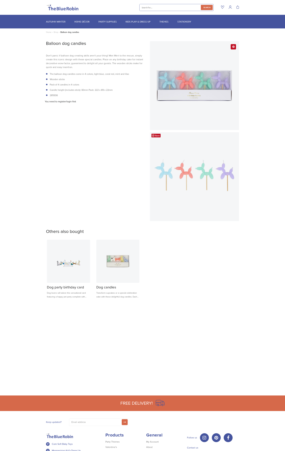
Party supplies (107, 21)
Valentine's (111, 447)
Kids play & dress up (138, 21)
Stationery (184, 21)
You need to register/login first (60, 101)
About (149, 447)
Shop (56, 32)
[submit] (125, 422)
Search (206, 7)
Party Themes (112, 441)
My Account (152, 441)
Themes (163, 21)
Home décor (82, 21)
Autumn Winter (55, 21)
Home (49, 32)
